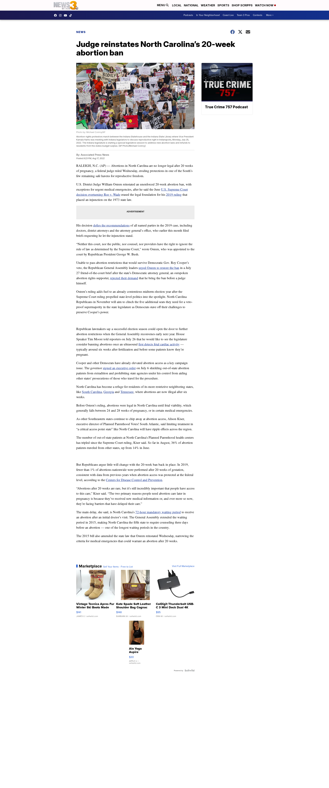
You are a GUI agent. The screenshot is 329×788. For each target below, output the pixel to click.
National (191, 5)
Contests (257, 15)
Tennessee (126, 392)
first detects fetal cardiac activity (159, 344)
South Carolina (92, 392)
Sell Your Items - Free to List (118, 566)
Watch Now (264, 5)
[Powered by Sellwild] (189, 670)
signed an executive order (119, 368)
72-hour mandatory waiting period (158, 512)
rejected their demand (124, 278)
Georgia (108, 392)
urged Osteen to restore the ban (159, 268)
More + (269, 15)
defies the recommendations (111, 225)
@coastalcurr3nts (71, 15)
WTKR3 (56, 15)
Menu (161, 5)
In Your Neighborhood (208, 15)
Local (176, 5)
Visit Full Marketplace (183, 566)
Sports (223, 5)
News (81, 32)
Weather (208, 5)
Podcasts (188, 15)
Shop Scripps (242, 5)
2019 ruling (174, 194)
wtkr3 (61, 15)
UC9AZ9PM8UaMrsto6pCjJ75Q (66, 15)
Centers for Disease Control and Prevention (134, 480)
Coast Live (228, 15)
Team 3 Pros (243, 15)
